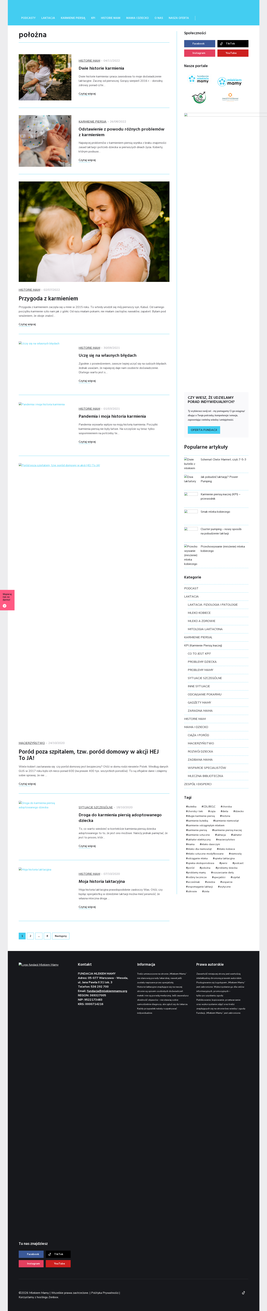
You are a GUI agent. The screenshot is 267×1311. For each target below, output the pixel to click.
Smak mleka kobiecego (215, 512)
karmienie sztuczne (199, 835)
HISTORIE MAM (89, 61)
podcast (238, 863)
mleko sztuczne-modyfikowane (206, 853)
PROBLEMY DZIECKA (202, 662)
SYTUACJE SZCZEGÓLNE (96, 807)
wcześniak (194, 882)
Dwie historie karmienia (101, 68)
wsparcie (227, 882)
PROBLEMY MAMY (200, 670)
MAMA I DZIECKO (196, 727)
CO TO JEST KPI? (199, 654)
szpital (236, 877)
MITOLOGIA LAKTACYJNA (205, 629)
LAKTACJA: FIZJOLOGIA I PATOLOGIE (213, 605)
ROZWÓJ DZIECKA (200, 752)
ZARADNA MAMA (200, 711)
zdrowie (192, 891)
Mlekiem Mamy (46, 5)
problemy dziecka (227, 868)
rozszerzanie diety (223, 872)
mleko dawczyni (210, 844)
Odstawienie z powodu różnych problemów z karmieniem (121, 132)
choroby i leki (195, 811)
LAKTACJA (191, 597)
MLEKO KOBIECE (199, 613)
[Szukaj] (203, 18)
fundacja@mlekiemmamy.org (107, 991)
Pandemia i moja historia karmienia (112, 416)
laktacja (221, 835)
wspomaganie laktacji (200, 886)
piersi (224, 863)
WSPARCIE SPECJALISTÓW (207, 768)
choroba (227, 806)
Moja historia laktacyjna (102, 881)
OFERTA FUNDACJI (204, 430)
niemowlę (236, 853)
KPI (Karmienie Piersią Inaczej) (203, 646)
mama (191, 844)
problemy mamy (197, 872)
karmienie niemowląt (227, 820)
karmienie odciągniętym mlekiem (206, 825)
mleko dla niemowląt (200, 849)
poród (191, 868)
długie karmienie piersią (201, 816)
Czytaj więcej (87, 94)
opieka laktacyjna (225, 858)
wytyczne (225, 886)
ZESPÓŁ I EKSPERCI (197, 784)
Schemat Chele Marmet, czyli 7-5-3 (223, 460)
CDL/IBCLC (209, 806)
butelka (192, 806)
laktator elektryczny (199, 839)
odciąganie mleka (198, 858)
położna (205, 868)
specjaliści (219, 877)
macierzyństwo (226, 839)
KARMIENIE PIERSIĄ (92, 122)
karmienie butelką (198, 820)
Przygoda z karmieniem (48, 298)
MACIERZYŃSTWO (32, 743)
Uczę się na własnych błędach (107, 355)
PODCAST (191, 588)
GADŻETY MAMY (199, 703)
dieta (225, 811)
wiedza (211, 882)
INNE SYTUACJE (199, 686)
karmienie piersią (197, 830)
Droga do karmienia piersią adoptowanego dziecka (120, 818)
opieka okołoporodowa (201, 863)
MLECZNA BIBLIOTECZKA (205, 776)
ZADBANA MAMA (200, 760)
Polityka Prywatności (104, 1293)
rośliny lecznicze (197, 877)
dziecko (239, 811)
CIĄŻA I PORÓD (198, 735)
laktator (237, 835)
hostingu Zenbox (47, 1297)
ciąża (212, 811)
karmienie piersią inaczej (228, 830)
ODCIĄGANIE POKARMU (204, 694)
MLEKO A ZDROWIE (201, 621)
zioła (206, 891)
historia (226, 816)
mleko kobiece (227, 849)
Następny (61, 936)
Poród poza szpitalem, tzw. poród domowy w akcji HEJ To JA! (89, 755)
